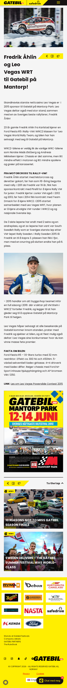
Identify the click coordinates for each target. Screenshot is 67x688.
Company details (12, 638)
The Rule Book (10, 644)
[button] (5, 682)
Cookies (40, 673)
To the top (53, 483)
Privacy (26, 673)
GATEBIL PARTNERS (12, 641)
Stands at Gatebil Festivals (16, 636)
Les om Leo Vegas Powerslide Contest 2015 (37, 384)
